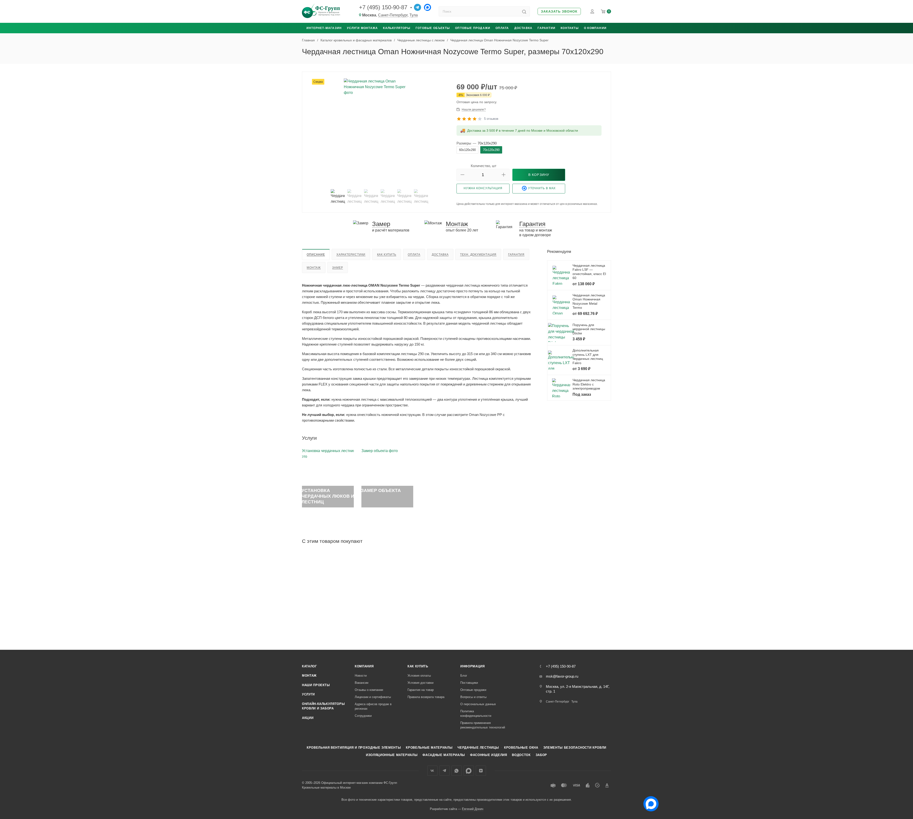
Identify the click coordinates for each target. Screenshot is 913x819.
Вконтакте (432, 771)
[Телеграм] (417, 7)
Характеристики (350, 254)
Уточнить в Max (542, 188)
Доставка (523, 28)
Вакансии (361, 682)
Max (469, 771)
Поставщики (469, 682)
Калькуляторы (396, 28)
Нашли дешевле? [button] (474, 109)
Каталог (309, 666)
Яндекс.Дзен (481, 771)
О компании (595, 28)
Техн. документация (478, 254)
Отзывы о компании (369, 690)
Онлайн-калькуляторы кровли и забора (323, 706)
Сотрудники (363, 716)
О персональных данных (478, 704)
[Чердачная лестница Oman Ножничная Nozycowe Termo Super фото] (379, 131)
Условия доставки (420, 682)
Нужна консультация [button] (483, 188)
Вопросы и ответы (473, 697)
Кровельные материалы (429, 747)
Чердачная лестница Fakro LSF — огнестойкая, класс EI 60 (589, 272)
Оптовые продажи (472, 28)
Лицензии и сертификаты (373, 697)
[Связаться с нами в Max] (649, 802)
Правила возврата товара (426, 697)
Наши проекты (316, 685)
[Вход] (592, 11)
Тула (413, 15)
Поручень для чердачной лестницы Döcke (589, 329)
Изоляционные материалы (392, 755)
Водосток (521, 755)
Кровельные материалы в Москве (326, 787)
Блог (463, 675)
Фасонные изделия (488, 755)
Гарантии (546, 28)
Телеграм (444, 771)
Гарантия (516, 254)
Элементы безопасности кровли (574, 747)
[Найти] (524, 11)
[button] (559, 11)
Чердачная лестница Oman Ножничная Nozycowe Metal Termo (589, 301)
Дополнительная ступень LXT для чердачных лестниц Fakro (588, 356)
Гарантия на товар (421, 690)
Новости (361, 675)
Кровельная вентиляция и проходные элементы (354, 747)
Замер (337, 267)
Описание (316, 254)
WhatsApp (457, 771)
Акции (307, 718)
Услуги (308, 694)
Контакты (570, 28)
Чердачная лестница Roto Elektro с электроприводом (589, 384)
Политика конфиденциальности (475, 713)
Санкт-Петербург (393, 15)
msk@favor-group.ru (562, 676)
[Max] (427, 7)
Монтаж (314, 267)
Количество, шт (483, 166)
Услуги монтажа (362, 28)
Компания (364, 666)
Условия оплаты (419, 675)
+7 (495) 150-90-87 (383, 7)
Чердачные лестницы (478, 747)
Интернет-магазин (324, 28)
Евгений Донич (472, 809)
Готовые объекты (433, 28)
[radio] (467, 150)
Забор (541, 755)
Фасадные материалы (444, 755)
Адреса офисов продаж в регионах (373, 706)
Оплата (502, 28)
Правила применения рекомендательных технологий (482, 725)
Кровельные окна (521, 747)
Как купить (386, 254)
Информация (472, 666)
